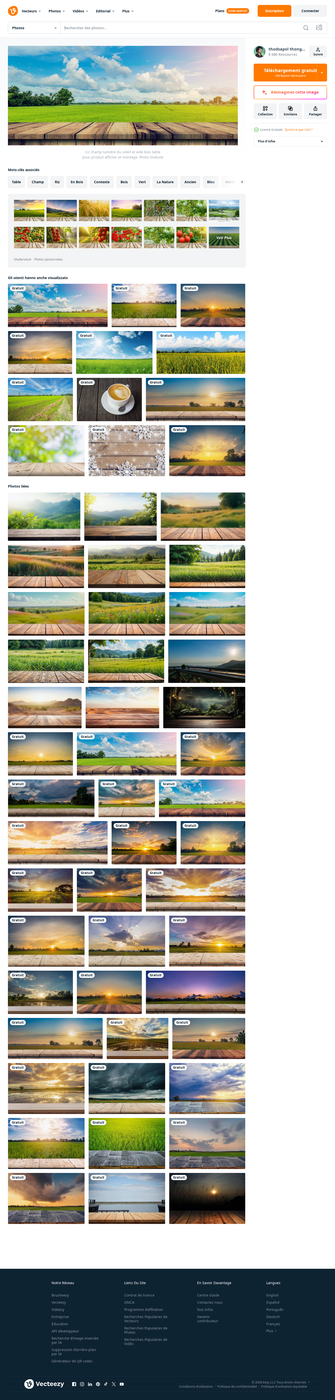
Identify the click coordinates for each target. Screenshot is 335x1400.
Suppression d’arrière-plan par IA (74, 1351)
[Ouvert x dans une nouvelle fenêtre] (114, 1384)
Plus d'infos (266, 141)
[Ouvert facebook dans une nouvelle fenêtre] (74, 1384)
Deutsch (273, 1316)
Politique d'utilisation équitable (284, 1386)
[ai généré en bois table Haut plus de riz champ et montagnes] (126, 566)
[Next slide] (238, 182)
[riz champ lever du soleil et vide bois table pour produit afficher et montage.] (195, 399)
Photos (55, 11)
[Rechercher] (306, 28)
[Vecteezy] (13, 11)
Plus (125, 11)
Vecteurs (29, 11)
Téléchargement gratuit (290, 72)
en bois (77, 181)
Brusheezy (60, 1295)
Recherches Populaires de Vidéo (145, 1341)
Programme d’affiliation (143, 1309)
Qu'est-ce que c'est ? (298, 130)
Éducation (60, 1324)
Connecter (310, 10)
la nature (165, 181)
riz (57, 181)
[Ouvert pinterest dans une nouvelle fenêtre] (98, 1384)
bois (124, 181)
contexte (102, 181)
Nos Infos (205, 1309)
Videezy (58, 1309)
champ (38, 181)
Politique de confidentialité (237, 1386)
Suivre (318, 54)
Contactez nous (210, 1302)
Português (274, 1309)
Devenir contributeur (207, 1318)
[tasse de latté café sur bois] (109, 399)
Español (272, 1302)
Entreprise (60, 1316)
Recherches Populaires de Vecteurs (145, 1318)
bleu (210, 181)
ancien (190, 181)
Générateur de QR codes (72, 1361)
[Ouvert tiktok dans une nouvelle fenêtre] (106, 1384)
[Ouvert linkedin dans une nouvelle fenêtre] (90, 1384)
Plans (219, 10)
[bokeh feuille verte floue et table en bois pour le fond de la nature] (46, 450)
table (16, 181)
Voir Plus (224, 237)
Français (273, 1324)
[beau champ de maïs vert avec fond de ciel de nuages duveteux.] (40, 399)
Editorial (103, 11)
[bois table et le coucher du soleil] (46, 1088)
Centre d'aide (208, 1295)
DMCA (129, 1302)
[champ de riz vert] (200, 352)
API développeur (65, 1331)
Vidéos (78, 11)
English (272, 1295)
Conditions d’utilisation (196, 1386)
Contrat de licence (139, 1295)
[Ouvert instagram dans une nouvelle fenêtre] (82, 1384)
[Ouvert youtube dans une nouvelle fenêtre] (122, 1384)
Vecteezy (59, 1302)
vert (142, 181)
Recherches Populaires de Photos (145, 1330)
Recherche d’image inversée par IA (75, 1340)
